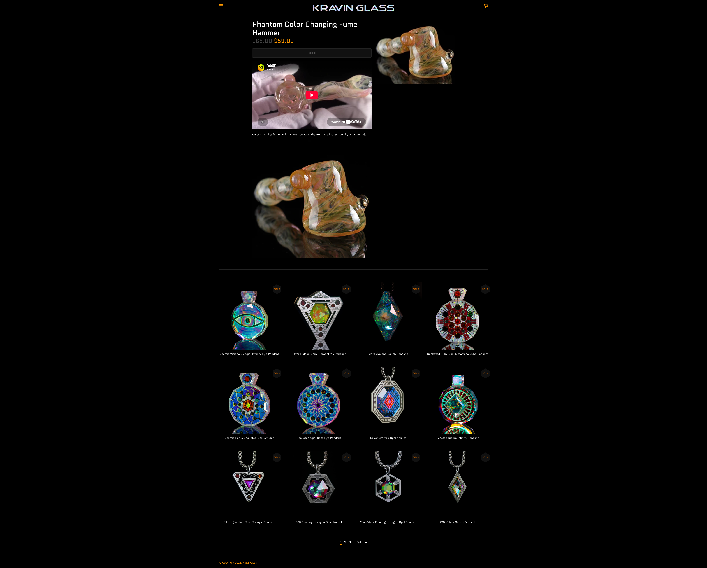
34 (359, 542)
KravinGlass (250, 562)
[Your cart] (486, 6)
